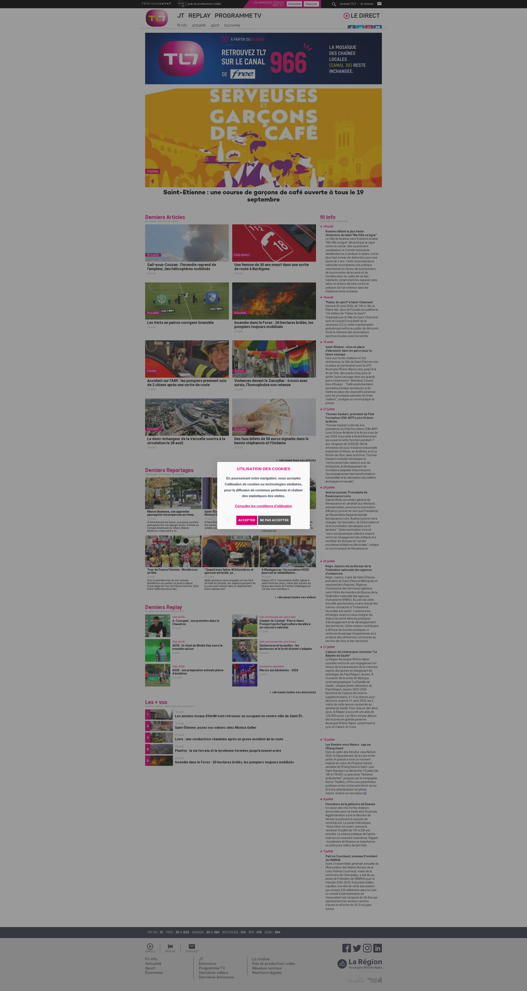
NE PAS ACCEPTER (274, 520)
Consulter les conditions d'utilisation (263, 506)
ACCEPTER (246, 520)
